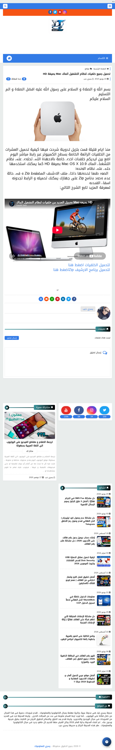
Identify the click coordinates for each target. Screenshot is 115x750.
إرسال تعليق (12, 338)
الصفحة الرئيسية (99, 68)
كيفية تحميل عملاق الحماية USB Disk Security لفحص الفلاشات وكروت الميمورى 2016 (80, 560)
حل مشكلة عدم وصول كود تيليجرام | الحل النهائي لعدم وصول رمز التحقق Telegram (78, 521)
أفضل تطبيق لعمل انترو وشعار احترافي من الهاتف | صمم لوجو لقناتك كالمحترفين (80, 580)
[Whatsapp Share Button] (52, 299)
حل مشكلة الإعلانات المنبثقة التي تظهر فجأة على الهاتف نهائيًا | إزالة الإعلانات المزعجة (78, 619)
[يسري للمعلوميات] (57, 25)
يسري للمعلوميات (42, 746)
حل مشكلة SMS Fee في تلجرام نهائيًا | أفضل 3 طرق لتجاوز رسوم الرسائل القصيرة (79, 501)
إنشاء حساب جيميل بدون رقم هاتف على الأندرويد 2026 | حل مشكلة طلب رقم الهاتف (77, 541)
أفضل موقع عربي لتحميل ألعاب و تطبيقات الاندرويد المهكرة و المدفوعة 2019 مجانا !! (80, 678)
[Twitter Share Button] (68, 299)
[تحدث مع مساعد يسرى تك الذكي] (106, 741)
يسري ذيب (49, 477)
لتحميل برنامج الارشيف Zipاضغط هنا (81, 269)
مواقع (87, 68)
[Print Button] (41, 299)
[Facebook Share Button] (74, 299)
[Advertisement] (57, 43)
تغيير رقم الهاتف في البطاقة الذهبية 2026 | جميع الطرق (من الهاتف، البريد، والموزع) (77, 659)
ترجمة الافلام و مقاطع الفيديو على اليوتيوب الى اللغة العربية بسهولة (30, 444)
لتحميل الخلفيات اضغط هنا (89, 265)
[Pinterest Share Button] (63, 299)
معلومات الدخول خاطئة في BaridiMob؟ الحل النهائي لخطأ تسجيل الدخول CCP (80, 600)
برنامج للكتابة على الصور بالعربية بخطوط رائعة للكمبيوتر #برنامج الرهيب (77, 637)
